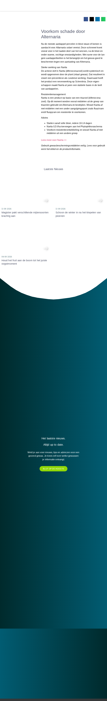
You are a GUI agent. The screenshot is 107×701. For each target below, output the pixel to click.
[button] (86, 19)
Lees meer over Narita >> (54, 140)
